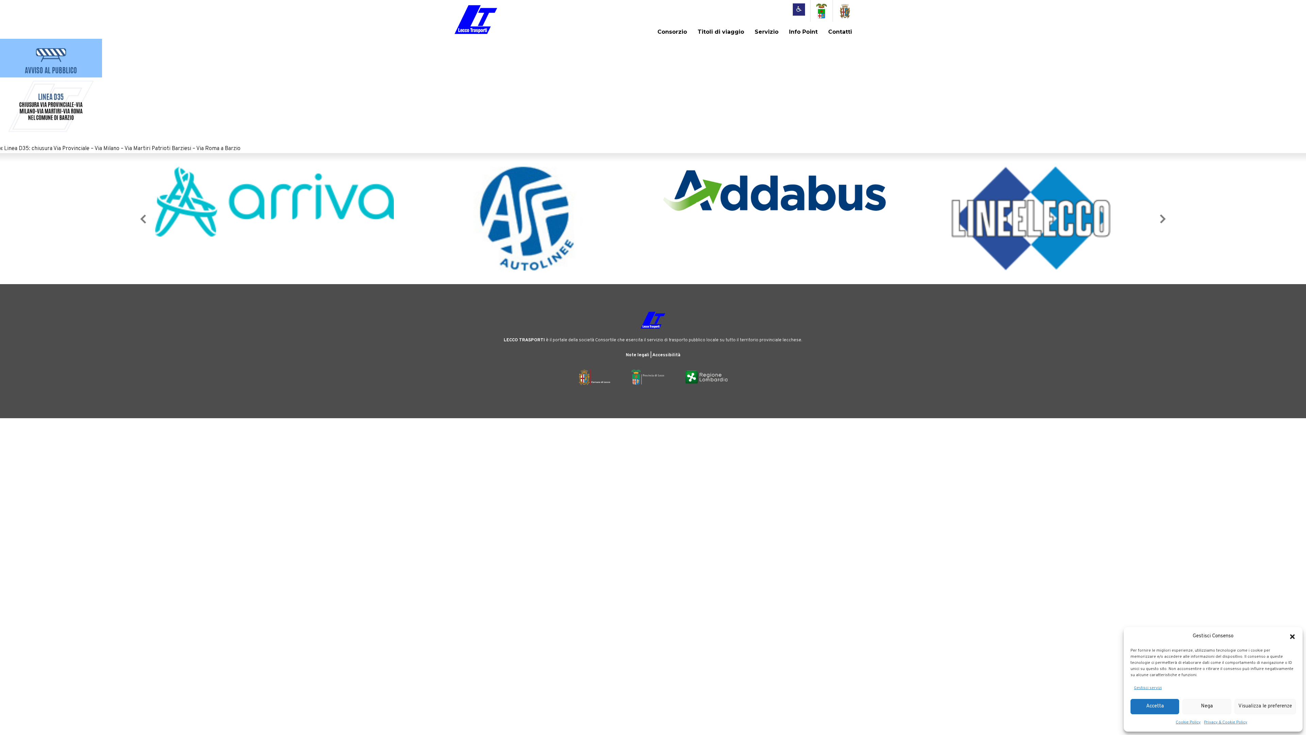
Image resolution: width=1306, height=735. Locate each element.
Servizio (766, 32)
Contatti (840, 32)
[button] (1292, 636)
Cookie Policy (1188, 722)
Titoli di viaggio (721, 32)
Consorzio (672, 32)
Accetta (1155, 706)
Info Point (803, 32)
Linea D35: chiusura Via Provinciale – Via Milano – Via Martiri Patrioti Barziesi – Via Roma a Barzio (122, 148)
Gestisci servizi (1148, 688)
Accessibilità (666, 355)
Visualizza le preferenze (1265, 706)
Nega (1207, 706)
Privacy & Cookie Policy (1225, 722)
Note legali (637, 355)
